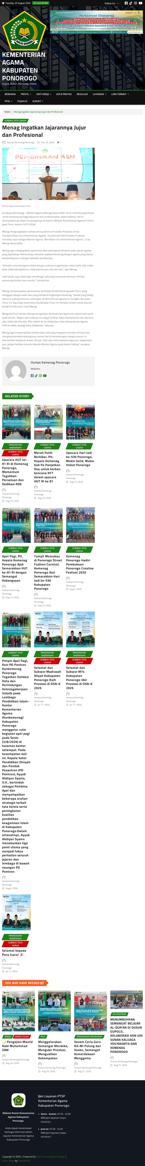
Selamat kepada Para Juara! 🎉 (14, 953)
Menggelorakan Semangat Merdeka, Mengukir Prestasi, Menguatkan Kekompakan (53, 1050)
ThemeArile (24, 1160)
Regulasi (82, 94)
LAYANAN (99, 94)
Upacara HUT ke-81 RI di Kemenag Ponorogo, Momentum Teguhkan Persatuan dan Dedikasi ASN (15, 472)
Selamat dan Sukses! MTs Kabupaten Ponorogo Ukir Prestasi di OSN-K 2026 (79, 678)
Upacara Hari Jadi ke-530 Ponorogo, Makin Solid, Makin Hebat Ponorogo (80, 459)
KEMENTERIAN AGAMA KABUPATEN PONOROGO (23, 66)
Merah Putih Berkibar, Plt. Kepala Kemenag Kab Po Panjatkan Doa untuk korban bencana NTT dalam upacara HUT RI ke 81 (47, 467)
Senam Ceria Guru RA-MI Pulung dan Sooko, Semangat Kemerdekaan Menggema (87, 1050)
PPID (8, 101)
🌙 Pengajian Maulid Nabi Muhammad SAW (17, 1046)
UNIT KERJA (43, 94)
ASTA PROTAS (64, 94)
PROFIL (25, 94)
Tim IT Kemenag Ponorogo (50, 1156)
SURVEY (36, 101)
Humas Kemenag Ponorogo (21, 142)
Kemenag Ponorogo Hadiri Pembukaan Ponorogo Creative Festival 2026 (80, 564)
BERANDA (10, 94)
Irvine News (8, 1160)
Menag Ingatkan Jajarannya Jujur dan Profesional (38, 111)
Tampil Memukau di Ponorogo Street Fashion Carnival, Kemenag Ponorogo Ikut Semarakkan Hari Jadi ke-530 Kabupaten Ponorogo (48, 572)
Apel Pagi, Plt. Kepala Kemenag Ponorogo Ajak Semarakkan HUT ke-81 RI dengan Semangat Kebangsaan (15, 568)
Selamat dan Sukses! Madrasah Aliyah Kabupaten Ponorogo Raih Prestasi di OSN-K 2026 (47, 678)
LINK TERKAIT (119, 94)
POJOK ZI (22, 101)
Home (7, 111)
